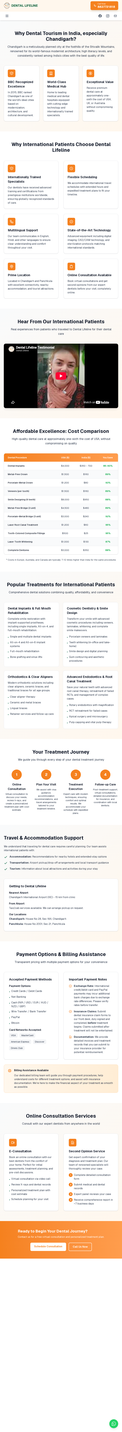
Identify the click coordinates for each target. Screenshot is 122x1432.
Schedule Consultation (48, 1246)
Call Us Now (80, 1246)
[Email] (115, 16)
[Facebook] (100, 16)
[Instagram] (108, 16)
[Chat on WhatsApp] (113, 1423)
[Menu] (7, 16)
